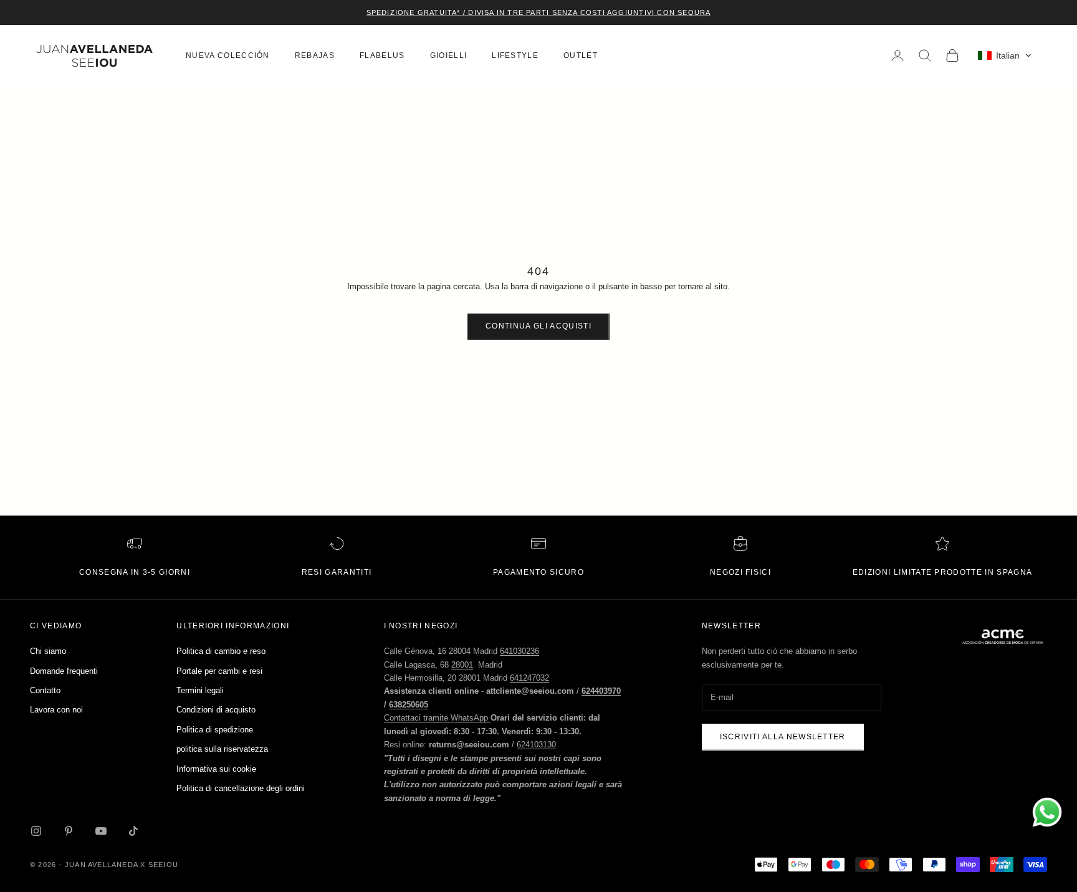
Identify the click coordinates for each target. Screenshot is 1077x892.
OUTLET (580, 55)
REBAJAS (315, 55)
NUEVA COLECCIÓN (228, 55)
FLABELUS (382, 55)
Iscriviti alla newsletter (783, 736)
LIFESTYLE (515, 55)
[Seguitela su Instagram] (36, 831)
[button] (1004, 55)
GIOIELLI (448, 55)
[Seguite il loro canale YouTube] (101, 831)
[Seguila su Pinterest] (68, 831)
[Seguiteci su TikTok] (133, 831)
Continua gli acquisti (538, 326)
